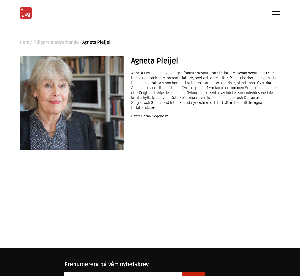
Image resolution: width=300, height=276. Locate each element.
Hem (24, 42)
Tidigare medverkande (56, 42)
